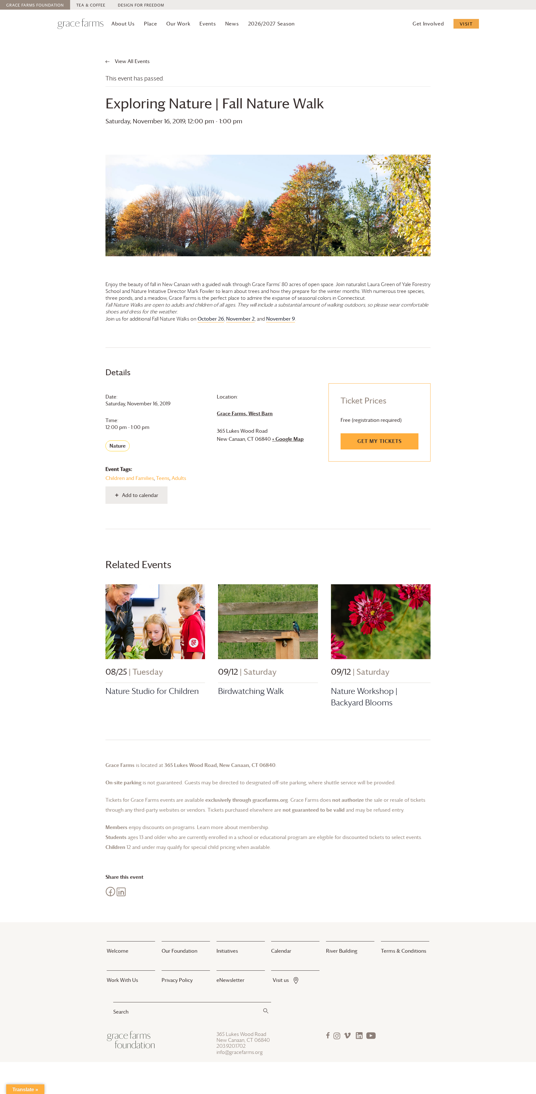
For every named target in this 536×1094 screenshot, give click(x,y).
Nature (117, 445)
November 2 (240, 318)
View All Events (132, 61)
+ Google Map (288, 438)
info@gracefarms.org (240, 1052)
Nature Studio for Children (152, 691)
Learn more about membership (232, 827)
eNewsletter (230, 980)
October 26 (211, 318)
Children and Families (129, 478)
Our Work (178, 23)
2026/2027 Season (271, 23)
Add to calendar (140, 495)
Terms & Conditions (403, 950)
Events (207, 23)
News (232, 23)
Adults (179, 478)
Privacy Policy (177, 980)
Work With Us (122, 980)
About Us (123, 23)
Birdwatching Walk (251, 691)
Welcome (117, 950)
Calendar (281, 950)
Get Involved (428, 23)
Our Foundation (179, 950)
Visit (466, 24)
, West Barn (245, 413)
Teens (162, 478)
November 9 (280, 318)
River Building (341, 950)
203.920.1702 (231, 1046)
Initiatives (227, 950)
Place (150, 23)
